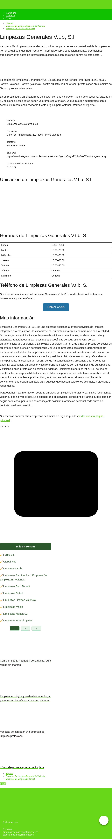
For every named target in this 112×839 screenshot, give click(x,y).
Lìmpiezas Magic (13, 606)
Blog (8, 18)
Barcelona (11, 13)
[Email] (56, 539)
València (10, 15)
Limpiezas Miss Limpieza (17, 620)
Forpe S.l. (9, 554)
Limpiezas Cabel (13, 593)
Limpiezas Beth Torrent (16, 586)
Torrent (30, 546)
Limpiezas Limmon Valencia (19, 600)
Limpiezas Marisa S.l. (15, 613)
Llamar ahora (56, 307)
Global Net (9, 561)
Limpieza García (12, 568)
